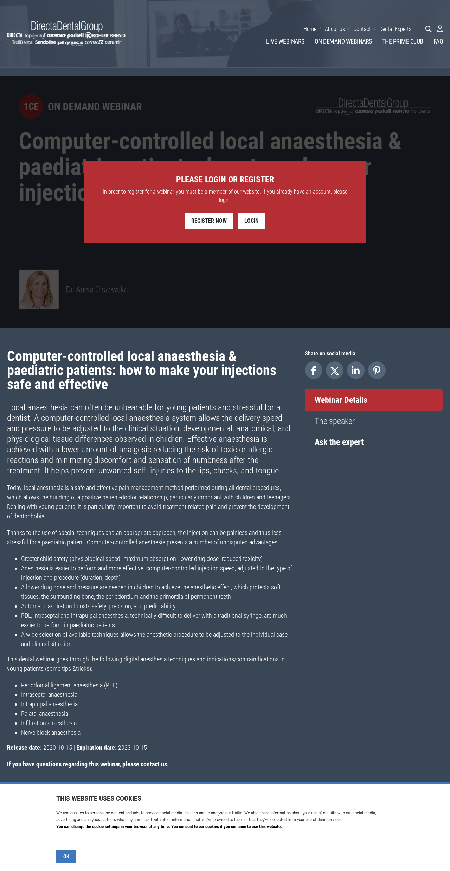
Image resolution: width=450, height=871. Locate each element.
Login (251, 220)
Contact (362, 29)
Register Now (209, 220)
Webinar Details (341, 400)
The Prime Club (402, 41)
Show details (67, 840)
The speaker (335, 421)
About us (335, 29)
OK (66, 856)
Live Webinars (285, 41)
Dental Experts (395, 29)
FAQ (438, 41)
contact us (154, 764)
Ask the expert (339, 442)
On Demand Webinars (343, 41)
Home (309, 29)
